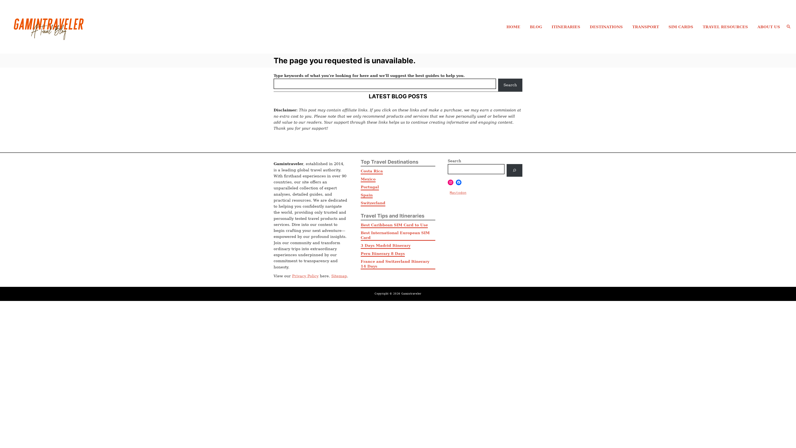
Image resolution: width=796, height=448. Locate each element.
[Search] (514, 170)
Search (510, 85)
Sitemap (339, 276)
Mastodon (458, 193)
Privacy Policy (305, 276)
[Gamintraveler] (105, 27)
